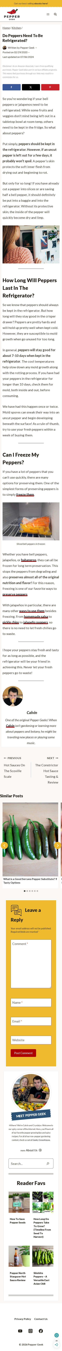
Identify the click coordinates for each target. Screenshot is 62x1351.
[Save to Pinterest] (50, 87)
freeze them (25, 494)
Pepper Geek (27, 47)
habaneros (28, 560)
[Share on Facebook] (12, 87)
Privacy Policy (22, 1318)
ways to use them (32, 611)
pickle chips (11, 622)
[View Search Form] (55, 14)
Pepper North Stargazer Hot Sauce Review (18, 1277)
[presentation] (19, 1202)
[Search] (48, 1163)
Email (17, 1021)
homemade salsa (36, 616)
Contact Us (41, 1318)
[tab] (24, 891)
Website (18, 1040)
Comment (20, 944)
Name (17, 1002)
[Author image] (5, 48)
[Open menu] (48, 14)
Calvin (10, 726)
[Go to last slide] (4, 845)
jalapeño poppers (35, 622)
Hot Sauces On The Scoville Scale (14, 767)
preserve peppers (15, 594)
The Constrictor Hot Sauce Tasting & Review (46, 770)
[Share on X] (31, 87)
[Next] (57, 845)
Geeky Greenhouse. (41, 1140)
